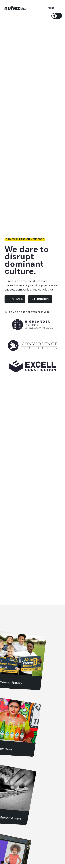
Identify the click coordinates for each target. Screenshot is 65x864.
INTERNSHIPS (40, 299)
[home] (15, 8)
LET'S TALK (15, 299)
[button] (53, 8)
